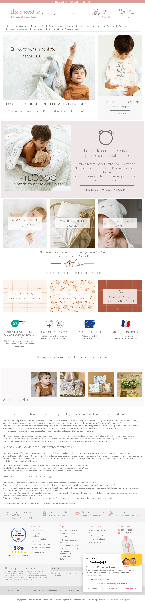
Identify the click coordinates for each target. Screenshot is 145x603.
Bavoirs (110, 26)
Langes (98, 26)
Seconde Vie (54, 29)
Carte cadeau (96, 542)
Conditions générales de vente (81, 590)
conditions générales (71, 573)
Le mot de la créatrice (70, 530)
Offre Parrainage (98, 539)
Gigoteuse (24, 26)
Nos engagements (73, 29)
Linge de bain (84, 26)
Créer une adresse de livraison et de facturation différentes (40, 546)
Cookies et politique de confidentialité (45, 590)
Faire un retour (38, 552)
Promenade (124, 26)
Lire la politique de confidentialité (98, 580)
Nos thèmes (37, 29)
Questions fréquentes (70, 545)
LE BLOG (65, 537)
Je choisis (112, 589)
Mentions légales (14, 590)
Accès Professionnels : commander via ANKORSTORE (69, 551)
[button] (107, 189)
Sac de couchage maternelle (60, 26)
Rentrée (10, 26)
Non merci (92, 589)
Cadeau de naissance (17, 29)
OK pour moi (132, 589)
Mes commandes (39, 530)
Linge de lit (38, 26)
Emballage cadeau (98, 536)
